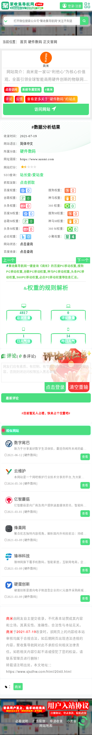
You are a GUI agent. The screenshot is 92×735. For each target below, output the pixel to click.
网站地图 (45, 725)
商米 (18, 687)
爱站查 (37, 175)
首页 (23, 42)
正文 (46, 42)
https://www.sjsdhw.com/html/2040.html (38, 671)
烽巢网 (20, 528)
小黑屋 (72, 721)
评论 (9, 99)
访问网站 (42, 109)
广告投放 (39, 721)
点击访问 (11, 89)
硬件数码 (35, 42)
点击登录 (55, 387)
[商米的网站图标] (46, 58)
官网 (53, 42)
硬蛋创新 (22, 584)
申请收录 (56, 721)
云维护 (20, 471)
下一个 (83, 260)
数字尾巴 (22, 443)
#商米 (49, 89)
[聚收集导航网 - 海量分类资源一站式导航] (23, 5)
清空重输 (78, 387)
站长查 (25, 175)
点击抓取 (27, 182)
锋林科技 (22, 556)
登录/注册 (75, 6)
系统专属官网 (31, 89)
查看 (85, 457)
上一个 (9, 260)
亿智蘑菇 (22, 499)
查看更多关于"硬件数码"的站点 (51, 99)
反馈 (19, 99)
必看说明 (21, 721)
